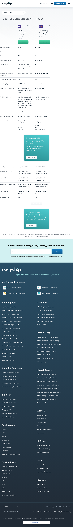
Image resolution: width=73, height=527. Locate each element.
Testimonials (41, 422)
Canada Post (6, 443)
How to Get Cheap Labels (45, 348)
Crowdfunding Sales (44, 472)
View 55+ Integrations (9, 495)
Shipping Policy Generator (45, 317)
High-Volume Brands (9, 403)
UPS (3, 433)
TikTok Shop (6, 491)
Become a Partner (43, 452)
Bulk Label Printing (8, 332)
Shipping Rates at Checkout (11, 321)
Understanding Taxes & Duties (47, 381)
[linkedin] (57, 506)
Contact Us (41, 433)
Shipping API (6, 356)
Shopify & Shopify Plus (9, 466)
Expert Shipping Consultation (12, 387)
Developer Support (43, 488)
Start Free (60, 3)
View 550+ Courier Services (11, 454)
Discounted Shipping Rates (11, 325)
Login (51, 3)
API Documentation (43, 491)
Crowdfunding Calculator (45, 314)
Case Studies (41, 419)
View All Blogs (41, 362)
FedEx (4, 436)
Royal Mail (5, 450)
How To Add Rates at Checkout (47, 388)
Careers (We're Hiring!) (44, 429)
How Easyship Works (9, 307)
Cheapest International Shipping (48, 340)
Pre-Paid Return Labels (9, 349)
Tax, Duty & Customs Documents (13, 339)
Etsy (3, 484)
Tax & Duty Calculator (44, 310)
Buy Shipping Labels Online (11, 328)
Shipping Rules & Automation (12, 317)
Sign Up (31, 225)
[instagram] (53, 506)
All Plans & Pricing (43, 449)
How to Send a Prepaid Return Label (49, 344)
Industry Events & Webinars (46, 399)
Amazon (4, 477)
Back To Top (36, 203)
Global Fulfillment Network (10, 372)
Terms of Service (37, 512)
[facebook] (66, 506)
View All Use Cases (8, 417)
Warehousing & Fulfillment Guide (48, 395)
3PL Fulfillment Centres (9, 380)
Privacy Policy (48, 512)
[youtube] (60, 506)
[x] (70, 506)
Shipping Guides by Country (46, 374)
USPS (4, 429)
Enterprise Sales (42, 468)
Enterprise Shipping (8, 406)
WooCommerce (7, 470)
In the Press (41, 426)
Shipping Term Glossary (45, 321)
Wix (3, 488)
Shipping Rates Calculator (46, 307)
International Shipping (9, 335)
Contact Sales (41, 465)
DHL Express (6, 440)
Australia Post (6, 447)
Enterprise (44, 3)
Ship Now (23, 42)
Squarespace (6, 474)
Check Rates (31, 157)
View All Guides (42, 403)
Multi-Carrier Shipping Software (12, 310)
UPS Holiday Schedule (44, 355)
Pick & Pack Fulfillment (9, 376)
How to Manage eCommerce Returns (49, 392)
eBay (3, 481)
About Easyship (42, 415)
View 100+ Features (8, 360)
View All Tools (41, 325)
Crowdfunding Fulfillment (10, 383)
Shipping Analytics (8, 353)
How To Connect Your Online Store (48, 385)
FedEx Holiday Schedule (45, 358)
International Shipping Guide (47, 378)
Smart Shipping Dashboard (11, 314)
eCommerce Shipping (9, 399)
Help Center (41, 484)
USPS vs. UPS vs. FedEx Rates (46, 351)
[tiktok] (64, 506)
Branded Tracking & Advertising (12, 346)
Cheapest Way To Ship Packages (47, 337)
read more (61, 518)
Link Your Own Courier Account (12, 342)
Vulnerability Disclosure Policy (62, 512)
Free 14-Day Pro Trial (43, 445)
